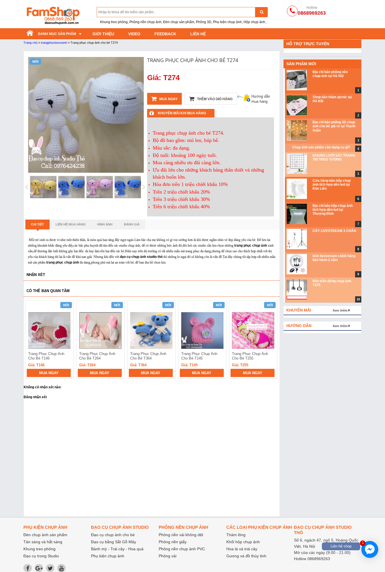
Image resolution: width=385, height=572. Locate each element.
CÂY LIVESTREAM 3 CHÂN (334, 231)
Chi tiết (37, 224)
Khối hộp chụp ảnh (243, 542)
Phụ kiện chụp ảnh (107, 556)
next (270, 340)
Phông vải (167, 556)
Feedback (165, 34)
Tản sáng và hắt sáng (42, 542)
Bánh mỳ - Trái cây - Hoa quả (117, 549)
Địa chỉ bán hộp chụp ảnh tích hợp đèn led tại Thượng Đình (333, 210)
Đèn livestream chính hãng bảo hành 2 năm (334, 258)
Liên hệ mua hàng (71, 224)
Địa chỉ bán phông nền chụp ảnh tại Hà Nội (330, 74)
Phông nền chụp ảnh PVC (182, 549)
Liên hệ (198, 34)
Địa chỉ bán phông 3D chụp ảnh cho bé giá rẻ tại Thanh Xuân (334, 126)
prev (33, 340)
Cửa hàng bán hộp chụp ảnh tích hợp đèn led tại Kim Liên (332, 185)
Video (134, 34)
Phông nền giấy (173, 542)
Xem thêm (340, 310)
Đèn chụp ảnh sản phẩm (45, 534)
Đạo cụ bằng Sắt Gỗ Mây (113, 542)
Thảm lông (235, 534)
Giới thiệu (103, 34)
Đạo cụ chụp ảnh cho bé (113, 534)
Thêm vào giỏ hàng (214, 99)
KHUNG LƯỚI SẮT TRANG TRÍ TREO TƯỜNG (334, 157)
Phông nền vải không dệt (181, 534)
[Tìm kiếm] (261, 12)
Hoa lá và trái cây (241, 549)
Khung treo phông (39, 549)
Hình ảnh (104, 224)
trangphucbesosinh (54, 42)
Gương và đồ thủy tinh (246, 556)
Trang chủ (30, 42)
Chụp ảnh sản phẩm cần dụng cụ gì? (321, 147)
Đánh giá (132, 224)
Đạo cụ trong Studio (41, 556)
